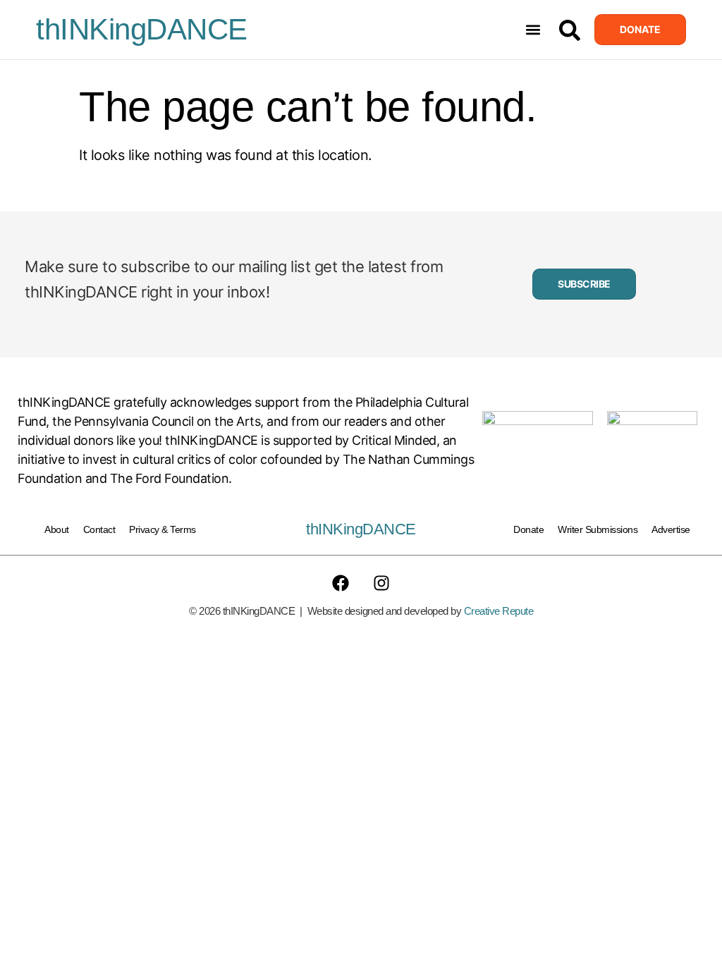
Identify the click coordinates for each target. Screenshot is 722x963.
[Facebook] (340, 583)
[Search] (569, 30)
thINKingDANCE (141, 29)
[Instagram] (381, 583)
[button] (533, 30)
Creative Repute (499, 611)
